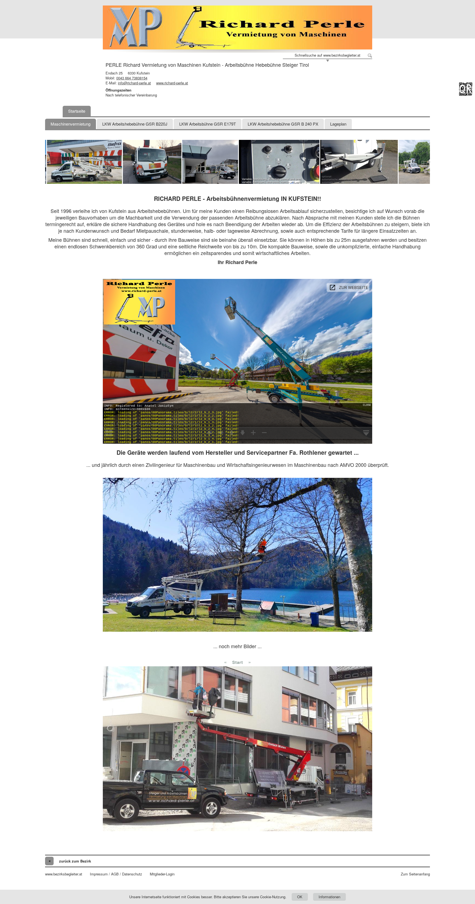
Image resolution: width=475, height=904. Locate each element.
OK (299, 896)
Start (237, 662)
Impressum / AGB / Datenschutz (116, 874)
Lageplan (338, 124)
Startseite (76, 111)
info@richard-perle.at (134, 82)
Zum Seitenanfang (415, 874)
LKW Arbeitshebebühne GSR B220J (134, 124)
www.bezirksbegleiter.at (63, 874)
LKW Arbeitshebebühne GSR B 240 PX (283, 124)
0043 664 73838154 (131, 78)
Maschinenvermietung (70, 124)
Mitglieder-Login (162, 874)
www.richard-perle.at (172, 82)
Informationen (329, 896)
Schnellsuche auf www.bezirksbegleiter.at (327, 55)
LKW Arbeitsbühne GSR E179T (207, 124)
